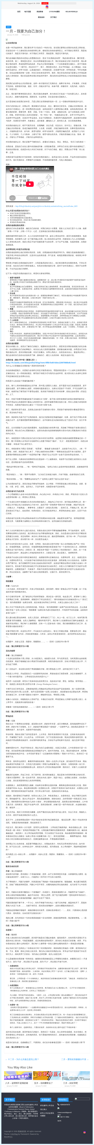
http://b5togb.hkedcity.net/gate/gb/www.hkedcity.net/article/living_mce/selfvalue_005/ (46, 206)
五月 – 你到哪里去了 (43, 1083)
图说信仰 (41, 17)
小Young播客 (54, 11)
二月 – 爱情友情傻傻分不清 (75, 1059)
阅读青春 (40, 11)
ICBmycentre (26, 35)
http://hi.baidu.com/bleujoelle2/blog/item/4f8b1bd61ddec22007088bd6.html (41, 362)
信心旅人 (43, 1109)
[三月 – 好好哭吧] (76, 1072)
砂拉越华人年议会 (47, 1105)
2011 (8, 27)
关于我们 (53, 17)
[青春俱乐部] (7, 14)
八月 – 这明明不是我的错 (16, 1083)
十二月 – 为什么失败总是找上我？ (22, 1059)
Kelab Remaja (72, 11)
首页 (19, 11)
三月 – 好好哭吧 (70, 1083)
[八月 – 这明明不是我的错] (18, 1072)
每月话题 (27, 11)
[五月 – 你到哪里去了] (47, 1072)
